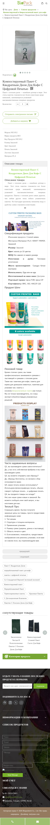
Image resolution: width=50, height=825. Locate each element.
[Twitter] (16, 703)
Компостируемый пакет (13, 584)
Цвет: (6, 146)
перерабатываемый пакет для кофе (17, 570)
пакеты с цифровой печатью (15, 575)
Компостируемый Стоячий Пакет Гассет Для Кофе (16, 640)
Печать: (7, 149)
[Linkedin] (10, 703)
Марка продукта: (10, 136)
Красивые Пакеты (36, 594)
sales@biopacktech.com (13, 797)
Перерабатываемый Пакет (14, 589)
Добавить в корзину (19, 121)
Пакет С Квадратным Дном (14, 566)
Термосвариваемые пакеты (14, 594)
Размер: (7, 143)
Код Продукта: (10, 139)
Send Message (13, 775)
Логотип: (8, 153)
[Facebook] (5, 703)
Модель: (7, 132)
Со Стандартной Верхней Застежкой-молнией (22, 580)
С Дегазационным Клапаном (15, 598)
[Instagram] (21, 703)
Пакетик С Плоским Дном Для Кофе (18, 603)
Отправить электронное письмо (19, 114)
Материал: (8, 156)
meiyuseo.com (34, 814)
